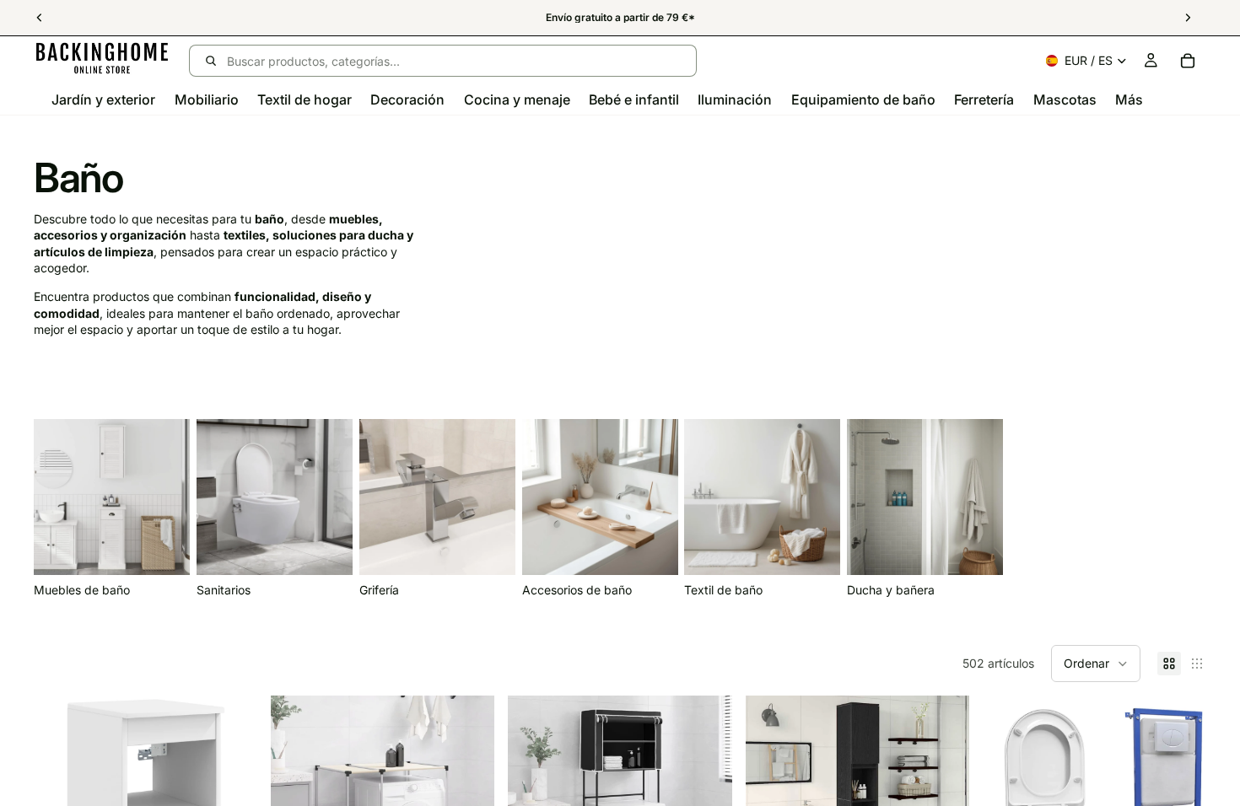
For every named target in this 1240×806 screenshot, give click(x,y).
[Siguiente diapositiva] (1187, 508)
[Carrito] (1187, 60)
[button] (1095, 663)
